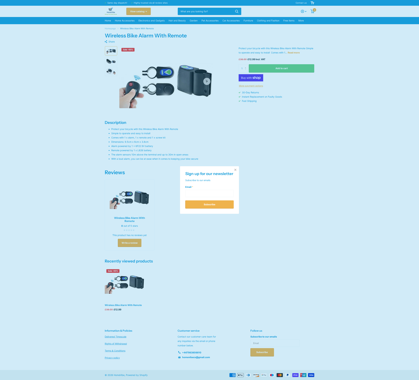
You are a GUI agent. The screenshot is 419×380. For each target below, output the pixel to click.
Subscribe (209, 204)
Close (235, 169)
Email (189, 186)
